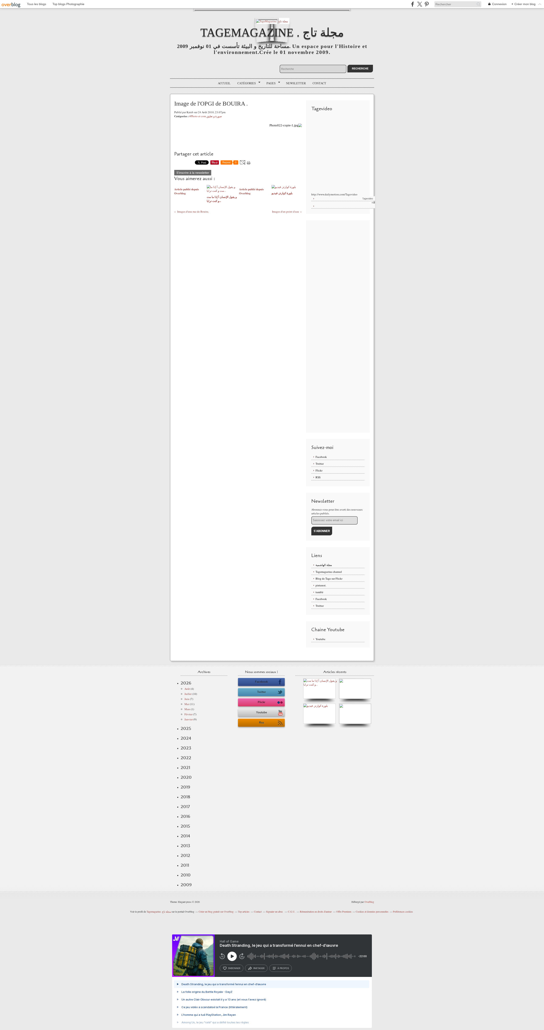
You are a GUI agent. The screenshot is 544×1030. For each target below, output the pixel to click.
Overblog (369, 901)
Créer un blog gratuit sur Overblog (216, 911)
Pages (270, 83)
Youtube (320, 639)
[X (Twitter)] (419, 4)
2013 (185, 845)
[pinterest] (426, 4)
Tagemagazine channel (329, 572)
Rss (261, 722)
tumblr (319, 592)
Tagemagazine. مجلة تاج (159, 911)
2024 (186, 738)
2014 (185, 835)
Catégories (245, 83)
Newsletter (296, 83)
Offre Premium (343, 911)
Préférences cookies (403, 911)
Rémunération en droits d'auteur (316, 911)
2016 (185, 816)
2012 (185, 855)
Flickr (319, 470)
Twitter (320, 464)
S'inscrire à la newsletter (192, 172)
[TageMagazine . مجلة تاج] (272, 21)
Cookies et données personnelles (372, 911)
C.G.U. (291, 911)
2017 (185, 806)
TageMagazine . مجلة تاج (272, 32)
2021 (185, 767)
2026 (186, 683)
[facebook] (412, 4)
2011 (185, 865)
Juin (186, 699)
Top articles (243, 911)
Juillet (188, 694)
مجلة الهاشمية (324, 565)
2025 (186, 728)
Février (188, 714)
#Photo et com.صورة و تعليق (205, 116)
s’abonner (234, 968)
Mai (186, 704)
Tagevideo (367, 198)
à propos (283, 968)
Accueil (224, 83)
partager (259, 968)
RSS (318, 477)
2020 (186, 777)
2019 (185, 787)
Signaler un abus (274, 911)
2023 (186, 748)
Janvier (188, 719)
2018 (185, 796)
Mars (187, 709)
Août (187, 689)
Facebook (321, 457)
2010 (186, 875)
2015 (185, 826)
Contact (319, 83)
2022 (186, 757)
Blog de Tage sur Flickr (329, 578)
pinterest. (321, 585)
